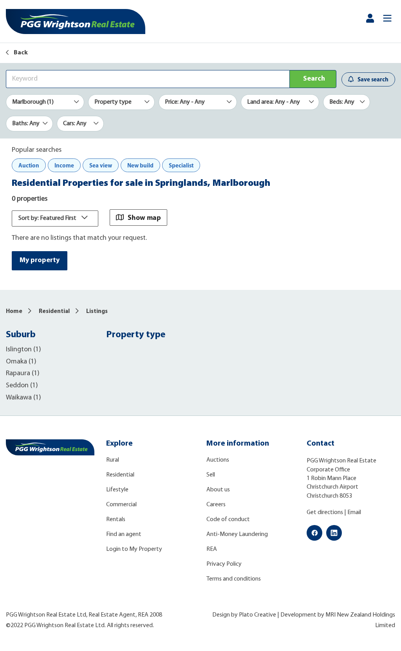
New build (140, 165)
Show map (144, 217)
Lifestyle (117, 490)
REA (211, 549)
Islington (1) (23, 349)
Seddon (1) (22, 385)
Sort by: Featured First (48, 218)
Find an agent (123, 534)
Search (314, 79)
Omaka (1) (21, 361)
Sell (210, 475)
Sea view (100, 165)
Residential (54, 312)
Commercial (121, 505)
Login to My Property (134, 549)
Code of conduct (228, 519)
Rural (112, 460)
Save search (373, 79)
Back (20, 53)
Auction (28, 165)
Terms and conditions (233, 579)
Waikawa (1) (23, 397)
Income (64, 165)
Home (14, 312)
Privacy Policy (224, 564)
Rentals (115, 519)
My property (40, 260)
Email (354, 512)
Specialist (181, 165)
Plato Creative (257, 615)
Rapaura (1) (23, 373)
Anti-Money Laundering (237, 534)
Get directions (325, 512)
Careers (216, 505)
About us (218, 490)
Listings (97, 312)
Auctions (217, 460)
